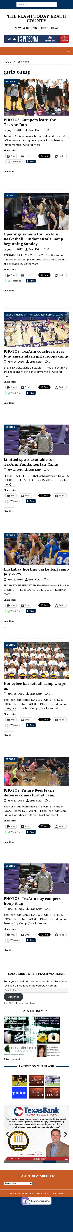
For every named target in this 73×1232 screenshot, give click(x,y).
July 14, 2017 (15, 249)
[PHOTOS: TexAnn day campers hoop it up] (36, 878)
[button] (68, 51)
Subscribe (13, 996)
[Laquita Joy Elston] (36, 1093)
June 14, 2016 (15, 361)
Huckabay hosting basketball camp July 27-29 (36, 572)
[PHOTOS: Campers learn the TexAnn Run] (36, 97)
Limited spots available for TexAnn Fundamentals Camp (31, 462)
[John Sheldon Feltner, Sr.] (36, 1080)
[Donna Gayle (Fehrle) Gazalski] (52, 1093)
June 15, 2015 (15, 909)
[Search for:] (36, 4)
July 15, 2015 (15, 469)
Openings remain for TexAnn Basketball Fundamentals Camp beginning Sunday (33, 239)
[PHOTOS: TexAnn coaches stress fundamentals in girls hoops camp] (36, 329)
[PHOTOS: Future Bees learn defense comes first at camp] (36, 771)
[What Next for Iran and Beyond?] (19, 1093)
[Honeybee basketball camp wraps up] (36, 660)
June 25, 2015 (15, 693)
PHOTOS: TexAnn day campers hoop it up (32, 901)
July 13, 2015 (15, 579)
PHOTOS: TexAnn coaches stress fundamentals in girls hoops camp (36, 354)
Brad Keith (34, 130)
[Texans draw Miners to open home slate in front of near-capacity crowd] (19, 1080)
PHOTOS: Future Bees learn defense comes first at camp (30, 793)
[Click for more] (31, 144)
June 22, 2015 (15, 800)
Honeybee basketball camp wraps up (35, 686)
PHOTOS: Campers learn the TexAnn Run (30, 122)
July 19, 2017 (15, 130)
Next (64, 1134)
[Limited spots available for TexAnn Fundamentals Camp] (36, 440)
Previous (8, 1134)
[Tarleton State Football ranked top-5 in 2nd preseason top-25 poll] (52, 1080)
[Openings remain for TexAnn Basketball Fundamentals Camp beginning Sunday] (36, 211)
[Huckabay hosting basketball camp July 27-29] (36, 549)
